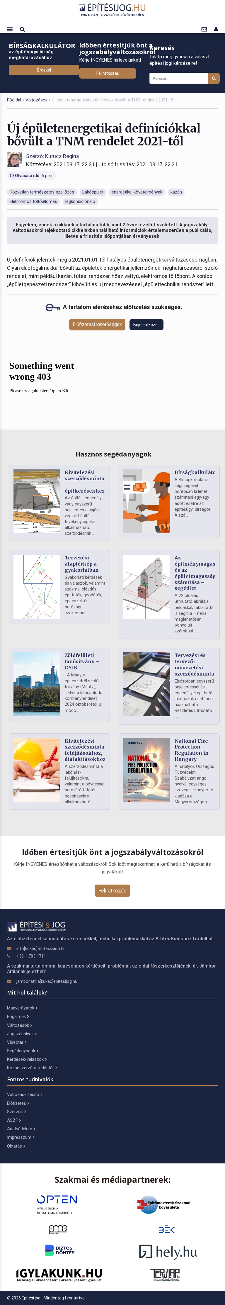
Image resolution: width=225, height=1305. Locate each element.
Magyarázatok (20, 1008)
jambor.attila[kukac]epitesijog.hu (46, 981)
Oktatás (14, 1146)
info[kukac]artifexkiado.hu (41, 948)
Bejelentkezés (146, 324)
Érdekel (44, 70)
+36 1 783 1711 (31, 956)
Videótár (15, 1042)
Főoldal (14, 100)
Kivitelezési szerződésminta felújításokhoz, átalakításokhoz (85, 750)
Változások (36, 100)
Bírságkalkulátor (196, 472)
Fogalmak (16, 1016)
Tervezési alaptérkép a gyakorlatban (82, 564)
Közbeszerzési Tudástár (30, 1067)
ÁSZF (12, 1120)
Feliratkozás (107, 73)
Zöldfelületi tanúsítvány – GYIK (82, 661)
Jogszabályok (20, 1033)
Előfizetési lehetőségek (97, 324)
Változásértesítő (23, 1094)
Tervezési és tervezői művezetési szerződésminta (194, 664)
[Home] (112, 9)
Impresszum (19, 1137)
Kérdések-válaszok (25, 1059)
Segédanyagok (21, 1050)
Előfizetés (16, 1103)
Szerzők (15, 1111)
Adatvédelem (19, 1128)
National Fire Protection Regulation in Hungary (192, 750)
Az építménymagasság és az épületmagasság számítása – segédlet (199, 573)
